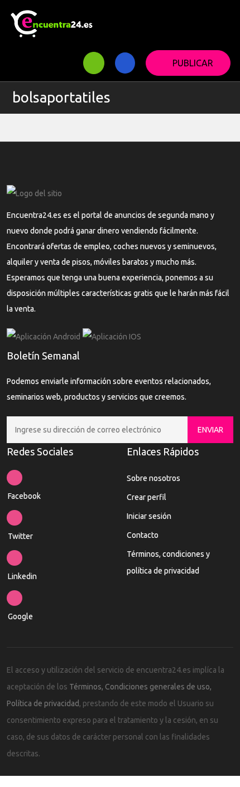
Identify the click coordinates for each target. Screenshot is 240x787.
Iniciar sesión (149, 516)
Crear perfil (146, 497)
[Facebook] (14, 477)
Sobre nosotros (153, 478)
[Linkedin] (14, 558)
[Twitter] (14, 518)
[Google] (14, 598)
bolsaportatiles (61, 97)
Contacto (143, 535)
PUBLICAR (192, 63)
